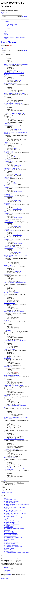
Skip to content (4, 13)
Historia (6, 185)
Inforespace (7, 194)
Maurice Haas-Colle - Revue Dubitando (14, 439)
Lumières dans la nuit (9, 246)
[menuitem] (12, 24)
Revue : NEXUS (8, 366)
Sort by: (15, 482)
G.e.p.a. (6, 238)
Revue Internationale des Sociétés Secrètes (14, 93)
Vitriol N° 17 (7, 395)
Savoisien (7, 368)
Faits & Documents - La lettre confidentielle (15, 282)
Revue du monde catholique (11, 457)
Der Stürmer (7, 123)
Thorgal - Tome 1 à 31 (9, 349)
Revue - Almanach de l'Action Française (14, 311)
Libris (6, 65)
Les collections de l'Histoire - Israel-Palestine (15, 340)
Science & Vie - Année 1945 (11, 449)
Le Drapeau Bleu (8, 428)
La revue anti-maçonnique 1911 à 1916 (14, 113)
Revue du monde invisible (10, 83)
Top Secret (6, 229)
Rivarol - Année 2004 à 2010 (11, 292)
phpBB (9, 574)
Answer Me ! (7, 274)
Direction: (4, 484)
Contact (6, 142)
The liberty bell (8, 177)
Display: (4, 482)
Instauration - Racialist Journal (11, 168)
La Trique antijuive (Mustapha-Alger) (13, 103)
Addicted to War (8, 265)
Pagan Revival (7, 358)
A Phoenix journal (8, 151)
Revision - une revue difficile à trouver (13, 385)
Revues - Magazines (9, 42)
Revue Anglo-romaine (9, 303)
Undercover (7, 203)
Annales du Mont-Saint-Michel (12, 375)
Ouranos (6, 220)
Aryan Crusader (9, 152)
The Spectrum (7, 159)
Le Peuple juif (7, 330)
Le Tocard (9, 45)
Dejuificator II (17, 80)
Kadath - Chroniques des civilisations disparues (16, 64)
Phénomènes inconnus (9, 211)
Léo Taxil (6, 320)
